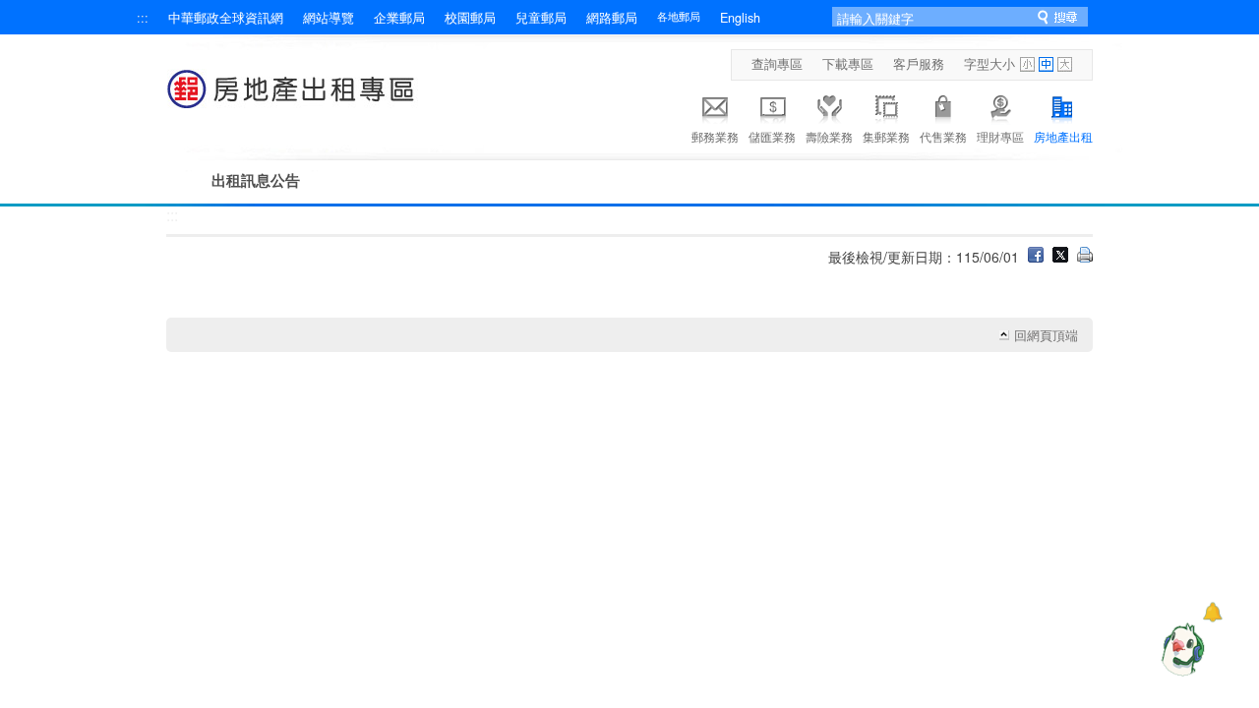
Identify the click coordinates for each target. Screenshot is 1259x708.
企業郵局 (399, 18)
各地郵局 (678, 16)
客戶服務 (918, 64)
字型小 (1027, 64)
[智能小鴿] (1180, 649)
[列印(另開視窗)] (1085, 256)
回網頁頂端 (1046, 335)
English (740, 18)
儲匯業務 (772, 136)
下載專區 (847, 64)
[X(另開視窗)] (1060, 256)
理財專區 (1000, 136)
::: (143, 18)
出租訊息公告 (255, 180)
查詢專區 (777, 64)
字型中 (1046, 64)
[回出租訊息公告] (292, 99)
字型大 (1064, 64)
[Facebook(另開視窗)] (1036, 256)
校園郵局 (470, 18)
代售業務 (943, 136)
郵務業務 (715, 136)
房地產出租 (1063, 136)
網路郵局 (611, 18)
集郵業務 (886, 136)
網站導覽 (328, 18)
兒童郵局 (541, 18)
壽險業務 (829, 136)
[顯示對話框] (1212, 612)
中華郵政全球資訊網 (225, 18)
